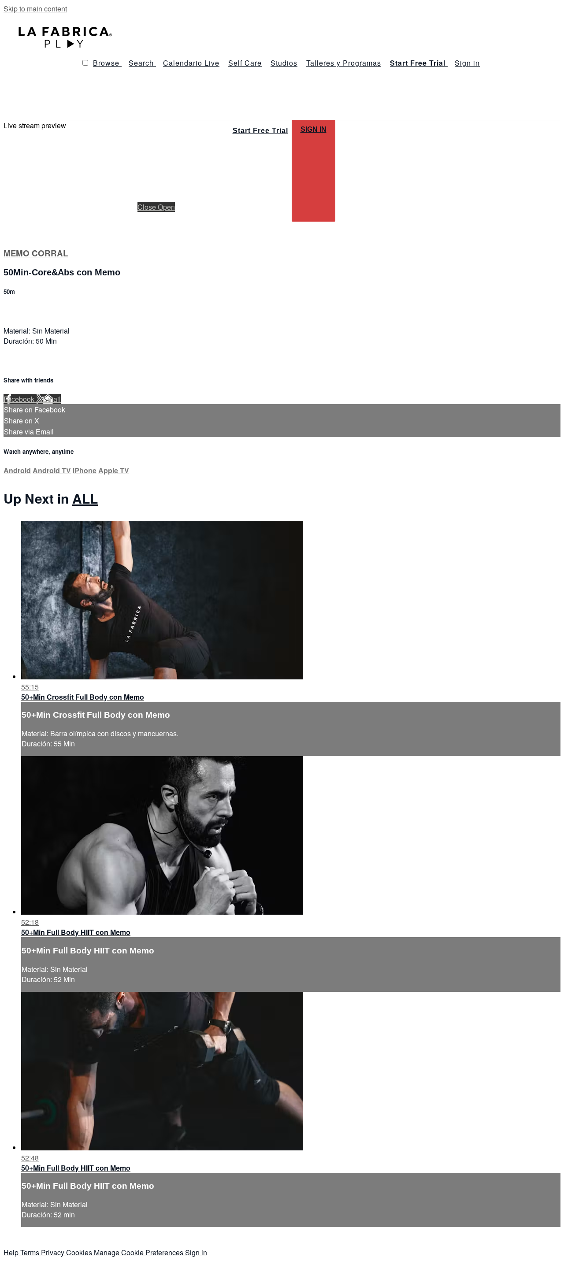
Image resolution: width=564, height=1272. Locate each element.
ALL (85, 498)
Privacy (53, 1252)
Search (142, 63)
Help (12, 1252)
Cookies (80, 1252)
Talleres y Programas (343, 63)
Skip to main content (35, 9)
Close (147, 207)
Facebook (20, 399)
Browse (107, 63)
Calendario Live (191, 63)
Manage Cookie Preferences (139, 1252)
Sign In (314, 129)
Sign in (467, 63)
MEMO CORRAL (36, 253)
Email (52, 399)
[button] (85, 63)
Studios (284, 63)
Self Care (245, 63)
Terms (30, 1252)
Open (166, 207)
